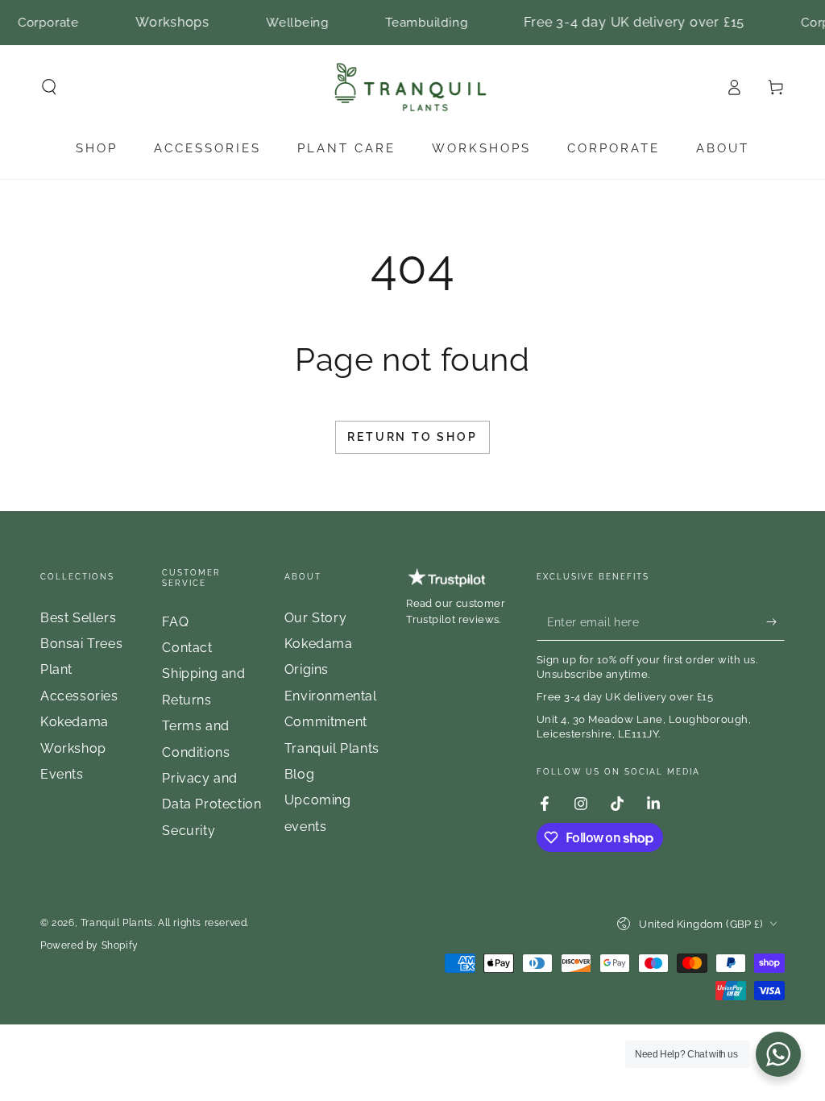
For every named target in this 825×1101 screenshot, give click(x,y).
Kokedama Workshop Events (74, 748)
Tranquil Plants (117, 923)
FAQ (175, 621)
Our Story (315, 617)
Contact (187, 647)
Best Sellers (78, 617)
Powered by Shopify (89, 945)
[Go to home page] (413, 87)
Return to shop (412, 436)
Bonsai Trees (81, 643)
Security (188, 830)
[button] (49, 87)
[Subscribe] (775, 622)
